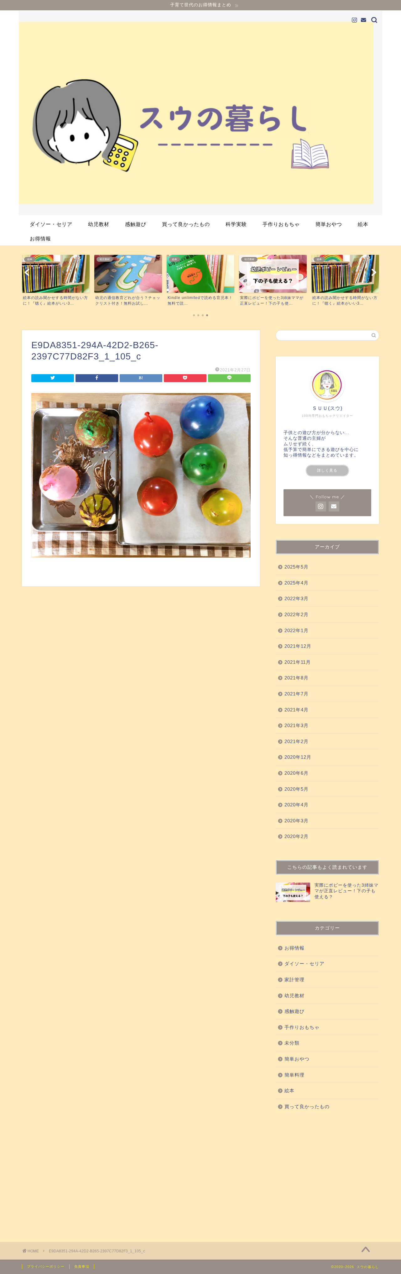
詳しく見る (327, 470)
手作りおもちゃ (281, 224)
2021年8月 (296, 677)
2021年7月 (296, 693)
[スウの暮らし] (200, 213)
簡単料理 (294, 1074)
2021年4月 (296, 709)
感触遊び (135, 224)
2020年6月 (296, 773)
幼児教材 (98, 224)
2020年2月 (296, 836)
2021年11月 (297, 662)
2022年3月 (296, 598)
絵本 (363, 224)
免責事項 (81, 1266)
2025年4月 (296, 582)
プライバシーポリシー (46, 1266)
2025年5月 (296, 566)
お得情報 (40, 238)
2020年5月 (296, 789)
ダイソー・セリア (51, 224)
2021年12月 (297, 646)
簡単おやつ (328, 224)
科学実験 (236, 224)
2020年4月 (296, 804)
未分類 (291, 1043)
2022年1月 (296, 630)
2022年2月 (296, 614)
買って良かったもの (186, 224)
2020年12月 (297, 757)
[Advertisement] (327, 1174)
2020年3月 (296, 820)
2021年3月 (296, 725)
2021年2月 (296, 741)
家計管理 (294, 979)
